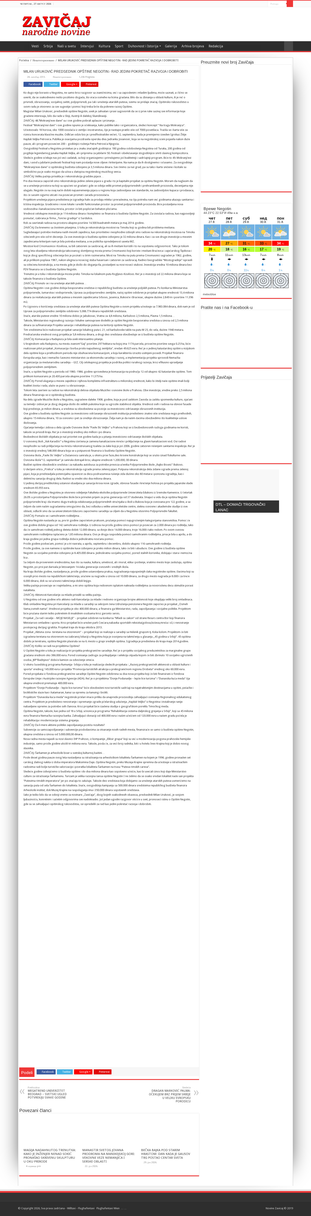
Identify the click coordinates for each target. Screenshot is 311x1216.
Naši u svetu (66, 46)
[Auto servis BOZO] (246, 392)
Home (23, 45)
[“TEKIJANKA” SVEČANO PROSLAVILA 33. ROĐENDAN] (217, 451)
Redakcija (216, 46)
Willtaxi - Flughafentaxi (81, 1208)
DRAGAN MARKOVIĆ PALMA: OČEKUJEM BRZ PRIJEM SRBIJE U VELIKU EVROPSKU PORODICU (170, 1094)
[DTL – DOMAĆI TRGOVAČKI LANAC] (275, 411)
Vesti (35, 46)
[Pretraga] (290, 4)
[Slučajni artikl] (288, 46)
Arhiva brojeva (193, 46)
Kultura (104, 46)
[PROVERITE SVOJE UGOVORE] (246, 411)
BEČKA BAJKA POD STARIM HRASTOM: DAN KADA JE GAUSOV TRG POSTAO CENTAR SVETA (165, 1154)
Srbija (48, 46)
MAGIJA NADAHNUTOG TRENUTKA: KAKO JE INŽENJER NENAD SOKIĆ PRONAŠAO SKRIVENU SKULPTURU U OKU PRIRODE (49, 1155)
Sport (119, 46)
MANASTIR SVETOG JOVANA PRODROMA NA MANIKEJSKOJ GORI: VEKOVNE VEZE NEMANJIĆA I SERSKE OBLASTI (108, 1155)
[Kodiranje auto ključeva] (275, 451)
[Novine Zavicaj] (56, 23)
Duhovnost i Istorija (143, 46)
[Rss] (264, 4)
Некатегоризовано (43, 60)
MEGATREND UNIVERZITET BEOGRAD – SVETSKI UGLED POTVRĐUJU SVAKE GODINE (47, 1092)
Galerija (171, 46)
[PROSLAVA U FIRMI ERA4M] (217, 411)
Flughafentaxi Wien (108, 1208)
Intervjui (87, 46)
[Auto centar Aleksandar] (246, 451)
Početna (24, 60)
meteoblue (209, 294)
